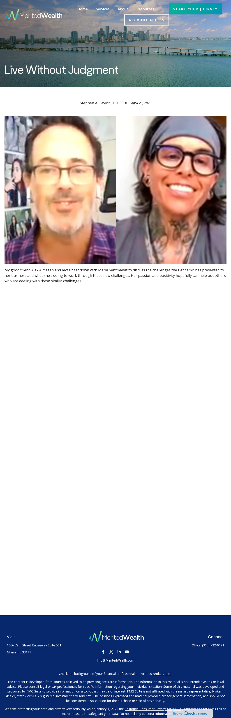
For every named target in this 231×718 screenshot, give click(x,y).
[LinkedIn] (119, 652)
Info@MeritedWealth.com (115, 660)
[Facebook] (103, 652)
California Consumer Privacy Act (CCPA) (153, 709)
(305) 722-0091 (213, 645)
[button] (82, 9)
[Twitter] (111, 652)
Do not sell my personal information (146, 713)
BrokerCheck (162, 673)
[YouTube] (127, 652)
